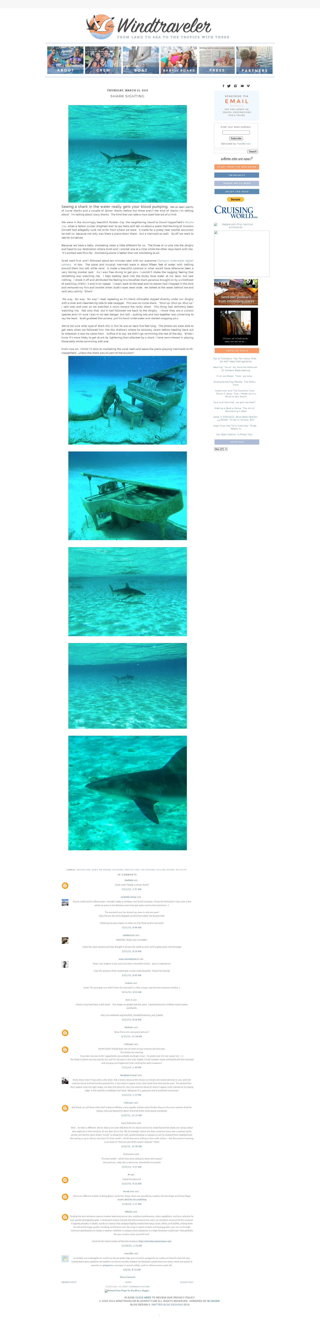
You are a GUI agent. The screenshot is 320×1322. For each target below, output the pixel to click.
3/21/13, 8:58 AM (131, 1020)
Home (128, 1282)
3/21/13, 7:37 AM (131, 889)
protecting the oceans (140, 870)
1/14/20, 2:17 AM (131, 1204)
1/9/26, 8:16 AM (132, 1270)
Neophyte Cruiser (128, 1075)
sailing (161, 870)
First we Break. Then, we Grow (235, 376)
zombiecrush (129, 935)
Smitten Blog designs (167, 1304)
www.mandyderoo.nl (129, 959)
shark (171, 870)
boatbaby (129, 880)
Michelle (129, 1027)
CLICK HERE (143, 1297)
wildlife (181, 870)
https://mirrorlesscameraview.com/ (155, 1241)
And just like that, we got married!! (235, 402)
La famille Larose (128, 897)
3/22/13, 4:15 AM (131, 1167)
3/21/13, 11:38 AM (131, 1037)
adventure (83, 870)
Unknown (128, 1044)
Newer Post (69, 1282)
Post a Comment (127, 1277)
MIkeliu (128, 1212)
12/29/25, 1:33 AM (131, 1246)
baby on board (101, 870)
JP (129, 1175)
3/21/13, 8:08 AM (131, 928)
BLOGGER (213, 1301)
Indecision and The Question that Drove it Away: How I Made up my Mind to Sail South (235, 394)
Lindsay (128, 983)
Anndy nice (128, 1191)
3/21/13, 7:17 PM (131, 1095)
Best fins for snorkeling (135, 1200)
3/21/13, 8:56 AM (131, 992)
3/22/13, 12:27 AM (131, 1115)
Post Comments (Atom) (136, 1287)
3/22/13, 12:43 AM (131, 1146)
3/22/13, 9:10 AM (131, 1184)
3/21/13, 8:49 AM (131, 975)
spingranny (107, 1265)
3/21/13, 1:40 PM (131, 1068)
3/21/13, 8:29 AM (131, 951)
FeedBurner (244, 144)
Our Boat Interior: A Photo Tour (234, 434)
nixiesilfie (128, 1254)
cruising (117, 870)
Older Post (187, 1282)
